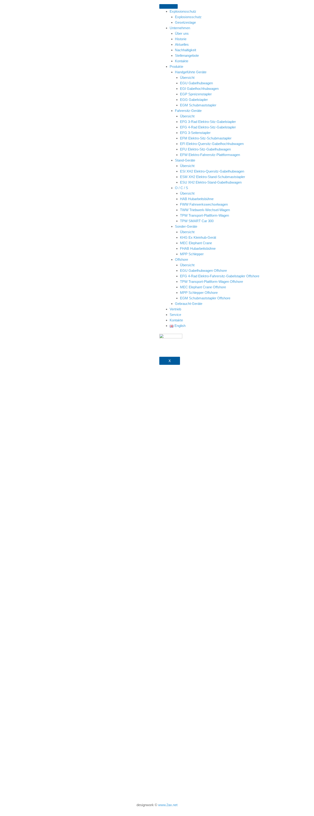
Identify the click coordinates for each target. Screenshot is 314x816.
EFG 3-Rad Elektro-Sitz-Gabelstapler (208, 122)
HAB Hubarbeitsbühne (197, 199)
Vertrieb (175, 309)
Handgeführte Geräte (190, 72)
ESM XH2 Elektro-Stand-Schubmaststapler (212, 177)
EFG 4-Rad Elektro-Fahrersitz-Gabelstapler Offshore (219, 276)
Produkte (176, 66)
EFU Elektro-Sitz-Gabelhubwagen (205, 149)
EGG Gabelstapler (194, 100)
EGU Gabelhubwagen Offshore (203, 270)
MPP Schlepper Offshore (199, 293)
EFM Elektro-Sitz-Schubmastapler (205, 138)
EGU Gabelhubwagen (196, 83)
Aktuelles (182, 44)
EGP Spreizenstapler (196, 94)
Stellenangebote (187, 55)
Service (175, 315)
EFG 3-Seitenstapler (195, 133)
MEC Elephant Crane (196, 243)
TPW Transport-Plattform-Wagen (204, 215)
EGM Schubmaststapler (198, 105)
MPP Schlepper (192, 254)
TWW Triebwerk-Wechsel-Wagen (205, 210)
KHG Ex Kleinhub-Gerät (198, 237)
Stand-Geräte (185, 160)
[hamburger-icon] (168, 6)
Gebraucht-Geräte (188, 304)
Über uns (182, 33)
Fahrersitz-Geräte (188, 111)
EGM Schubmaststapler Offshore (205, 298)
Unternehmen (180, 28)
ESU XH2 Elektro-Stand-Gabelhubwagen (211, 182)
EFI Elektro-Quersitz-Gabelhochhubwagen (212, 144)
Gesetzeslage (185, 22)
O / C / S (181, 188)
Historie (180, 39)
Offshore (181, 259)
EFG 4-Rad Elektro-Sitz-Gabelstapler (208, 127)
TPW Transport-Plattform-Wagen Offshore (211, 281)
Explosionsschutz (183, 11)
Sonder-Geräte (186, 226)
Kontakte (181, 61)
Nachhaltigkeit (185, 50)
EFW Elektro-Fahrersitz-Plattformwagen (210, 155)
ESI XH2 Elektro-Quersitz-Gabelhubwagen (212, 171)
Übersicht (187, 77)
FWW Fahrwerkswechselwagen (204, 204)
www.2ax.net (167, 805)
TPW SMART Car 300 (197, 221)
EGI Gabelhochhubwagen (199, 89)
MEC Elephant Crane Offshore (203, 287)
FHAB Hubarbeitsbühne (198, 248)
